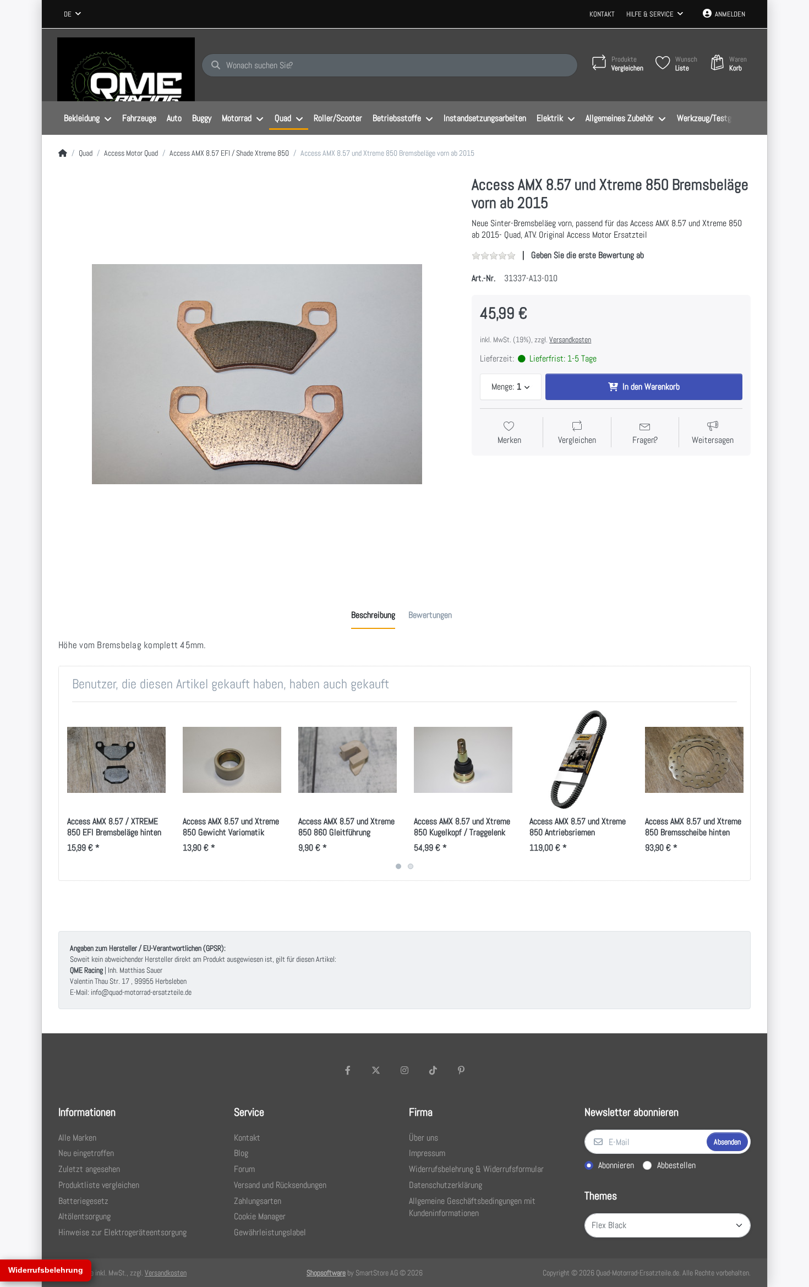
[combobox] (72, 14)
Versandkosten (570, 339)
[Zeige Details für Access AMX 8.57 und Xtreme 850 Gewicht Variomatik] (232, 759)
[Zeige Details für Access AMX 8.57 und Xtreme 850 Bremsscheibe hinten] (694, 759)
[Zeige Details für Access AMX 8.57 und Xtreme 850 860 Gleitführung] (347, 759)
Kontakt (602, 14)
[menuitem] (87, 118)
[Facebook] (348, 1070)
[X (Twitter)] (376, 1070)
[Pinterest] (461, 1070)
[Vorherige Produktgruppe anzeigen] (68, 791)
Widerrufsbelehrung (45, 1270)
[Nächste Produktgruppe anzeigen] (740, 791)
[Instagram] (404, 1070)
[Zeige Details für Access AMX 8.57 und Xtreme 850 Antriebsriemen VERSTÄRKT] (578, 759)
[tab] (373, 615)
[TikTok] (433, 1070)
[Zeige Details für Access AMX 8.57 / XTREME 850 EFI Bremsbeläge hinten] (116, 759)
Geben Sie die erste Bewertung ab (587, 255)
